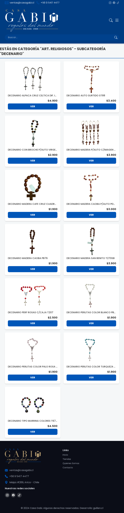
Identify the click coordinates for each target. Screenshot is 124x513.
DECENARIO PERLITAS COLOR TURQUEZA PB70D (91, 367)
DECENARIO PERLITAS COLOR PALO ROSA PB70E (32, 367)
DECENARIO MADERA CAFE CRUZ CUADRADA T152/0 (32, 204)
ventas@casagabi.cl (22, 2)
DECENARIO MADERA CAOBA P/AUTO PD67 (91, 204)
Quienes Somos (71, 463)
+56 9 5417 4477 (50, 2)
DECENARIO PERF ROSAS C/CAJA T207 (30, 312)
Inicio (65, 454)
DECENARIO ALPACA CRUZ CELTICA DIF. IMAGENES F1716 (32, 95)
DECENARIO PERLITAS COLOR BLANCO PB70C (91, 312)
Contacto (68, 467)
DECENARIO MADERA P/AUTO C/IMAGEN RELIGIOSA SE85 (91, 150)
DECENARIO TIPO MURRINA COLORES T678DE (32, 421)
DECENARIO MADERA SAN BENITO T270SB (91, 258)
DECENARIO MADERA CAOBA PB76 (28, 258)
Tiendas (67, 459)
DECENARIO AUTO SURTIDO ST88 (86, 95)
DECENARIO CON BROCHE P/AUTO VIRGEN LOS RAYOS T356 (32, 150)
